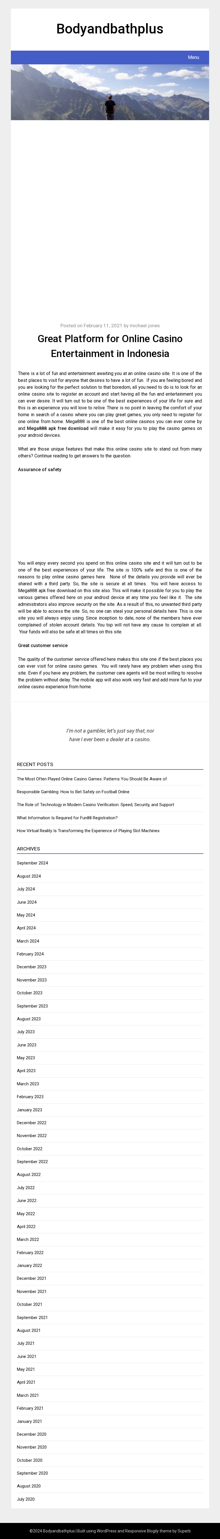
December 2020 (31, 1434)
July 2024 (26, 889)
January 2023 (29, 1109)
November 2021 (32, 1291)
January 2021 (29, 1421)
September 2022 (32, 1161)
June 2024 (26, 902)
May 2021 (26, 1369)
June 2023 (26, 1045)
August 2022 (29, 1174)
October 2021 (29, 1304)
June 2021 (26, 1356)
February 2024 (30, 954)
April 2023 (26, 1070)
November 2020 (32, 1447)
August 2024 (29, 876)
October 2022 (29, 1148)
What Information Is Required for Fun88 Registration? (67, 817)
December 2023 (31, 966)
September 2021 (32, 1317)
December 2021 (31, 1278)
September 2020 (32, 1473)
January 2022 (29, 1265)
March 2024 (28, 941)
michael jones (145, 325)
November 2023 (32, 980)
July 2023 (26, 1031)
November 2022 (32, 1135)
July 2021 (26, 1343)
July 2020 (26, 1499)
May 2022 (26, 1213)
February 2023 (30, 1096)
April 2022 (26, 1226)
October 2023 (29, 992)
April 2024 (26, 928)
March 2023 (28, 1083)
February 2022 (30, 1252)
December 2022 (31, 1122)
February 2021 (30, 1408)
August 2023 (29, 1019)
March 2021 (28, 1395)
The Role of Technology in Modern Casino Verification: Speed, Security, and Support (95, 804)
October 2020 (29, 1460)
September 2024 (32, 863)
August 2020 (29, 1486)
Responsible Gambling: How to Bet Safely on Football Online (73, 791)
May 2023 (26, 1057)
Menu (193, 57)
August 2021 (29, 1330)
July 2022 (26, 1187)
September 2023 (32, 1006)
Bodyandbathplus (110, 29)
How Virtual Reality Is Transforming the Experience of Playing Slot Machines (88, 830)
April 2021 (26, 1382)
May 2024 (26, 915)
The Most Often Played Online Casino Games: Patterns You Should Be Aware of (92, 779)
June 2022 (26, 1200)
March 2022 (28, 1239)
